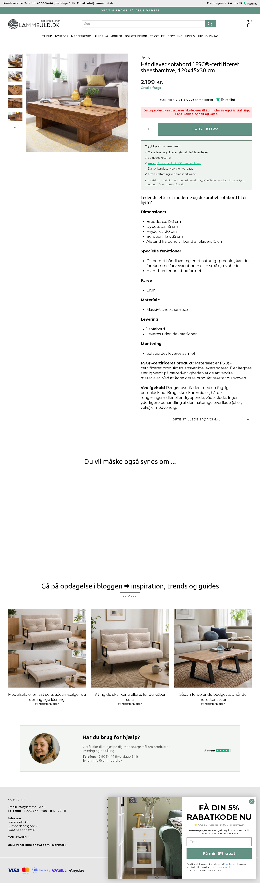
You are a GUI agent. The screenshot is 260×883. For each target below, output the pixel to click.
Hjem (145, 57)
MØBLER (116, 36)
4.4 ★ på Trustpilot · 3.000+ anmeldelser (174, 163)
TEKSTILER (157, 36)
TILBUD (47, 36)
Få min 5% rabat (219, 853)
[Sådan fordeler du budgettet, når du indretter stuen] (213, 648)
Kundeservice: (13, 3)
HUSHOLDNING (208, 36)
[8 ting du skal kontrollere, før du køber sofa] (130, 648)
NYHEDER (61, 36)
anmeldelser (204, 100)
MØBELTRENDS (81, 36)
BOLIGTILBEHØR (136, 36)
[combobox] (149, 23)
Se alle (130, 595)
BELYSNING (174, 36)
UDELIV (190, 36)
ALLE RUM (101, 36)
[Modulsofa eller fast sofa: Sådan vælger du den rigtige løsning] (47, 648)
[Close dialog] (252, 801)
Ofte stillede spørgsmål (196, 419)
